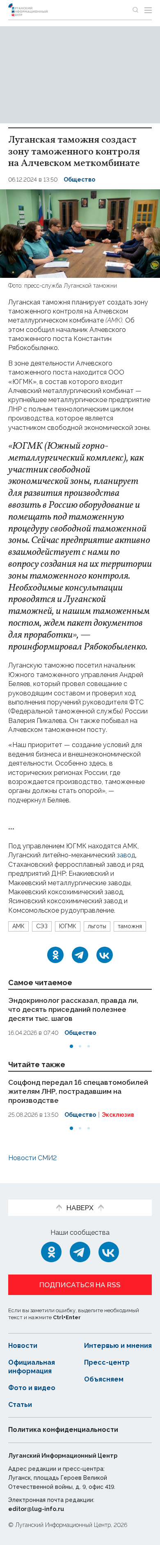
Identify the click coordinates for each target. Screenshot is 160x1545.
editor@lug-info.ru (36, 1509)
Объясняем (103, 1379)
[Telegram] (80, 955)
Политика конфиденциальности (63, 1430)
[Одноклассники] (55, 955)
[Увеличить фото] (80, 233)
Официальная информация (31, 1367)
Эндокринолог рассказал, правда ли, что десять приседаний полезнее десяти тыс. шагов (73, 1009)
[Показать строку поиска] (135, 10)
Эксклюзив (118, 1114)
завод (126, 855)
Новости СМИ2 (32, 1158)
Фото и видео (31, 1388)
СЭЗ (42, 926)
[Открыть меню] (148, 10)
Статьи (20, 1405)
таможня (130, 926)
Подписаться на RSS (80, 1285)
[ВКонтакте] (104, 955)
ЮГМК (67, 926)
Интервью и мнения (118, 1346)
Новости (22, 1346)
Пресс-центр (107, 1362)
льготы (97, 926)
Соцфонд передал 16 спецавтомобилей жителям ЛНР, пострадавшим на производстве (78, 1091)
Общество (79, 179)
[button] (71, 1046)
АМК (18, 926)
